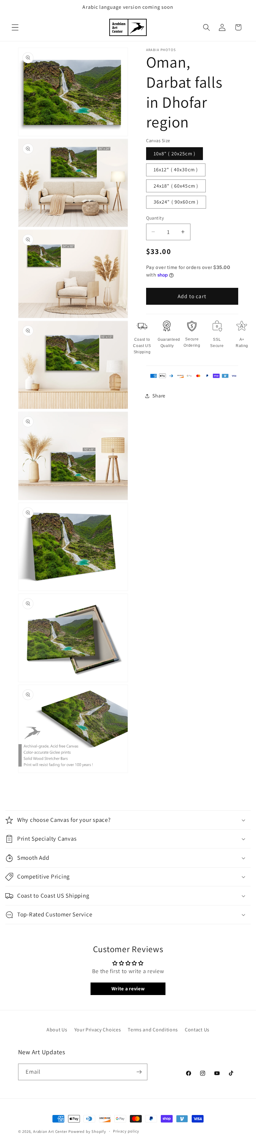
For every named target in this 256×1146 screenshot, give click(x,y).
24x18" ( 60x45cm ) (176, 186)
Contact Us (197, 1029)
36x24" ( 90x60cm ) (176, 202)
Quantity (155, 218)
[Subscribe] (139, 1072)
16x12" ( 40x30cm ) (176, 169)
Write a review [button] (128, 988)
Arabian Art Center (50, 1131)
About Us (57, 1029)
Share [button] (158, 395)
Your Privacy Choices (97, 1029)
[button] (15, 27)
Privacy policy (126, 1131)
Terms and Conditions (153, 1029)
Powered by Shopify (87, 1131)
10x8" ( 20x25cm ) (175, 153)
